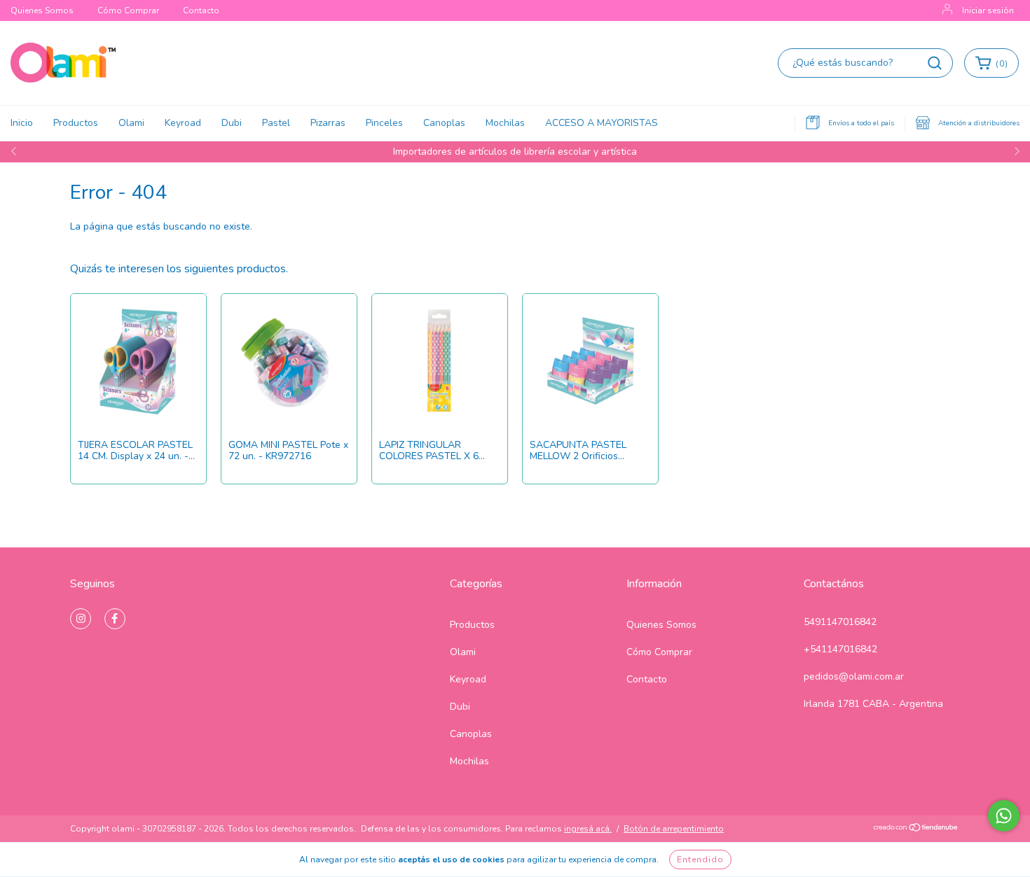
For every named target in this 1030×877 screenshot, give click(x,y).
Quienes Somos (42, 10)
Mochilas (505, 122)
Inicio (22, 122)
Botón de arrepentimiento (674, 828)
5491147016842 (840, 622)
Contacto (201, 10)
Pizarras (327, 122)
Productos (75, 122)
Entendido (700, 859)
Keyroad (183, 122)
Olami (131, 122)
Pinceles (384, 122)
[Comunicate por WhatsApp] (1003, 816)
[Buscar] (935, 63)
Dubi (231, 122)
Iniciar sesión (988, 10)
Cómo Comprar (128, 10)
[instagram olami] (80, 618)
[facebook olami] (114, 618)
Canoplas (444, 122)
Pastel (276, 122)
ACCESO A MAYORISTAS (601, 122)
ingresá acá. (588, 828)
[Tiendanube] (916, 829)
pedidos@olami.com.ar (854, 676)
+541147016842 (840, 649)
